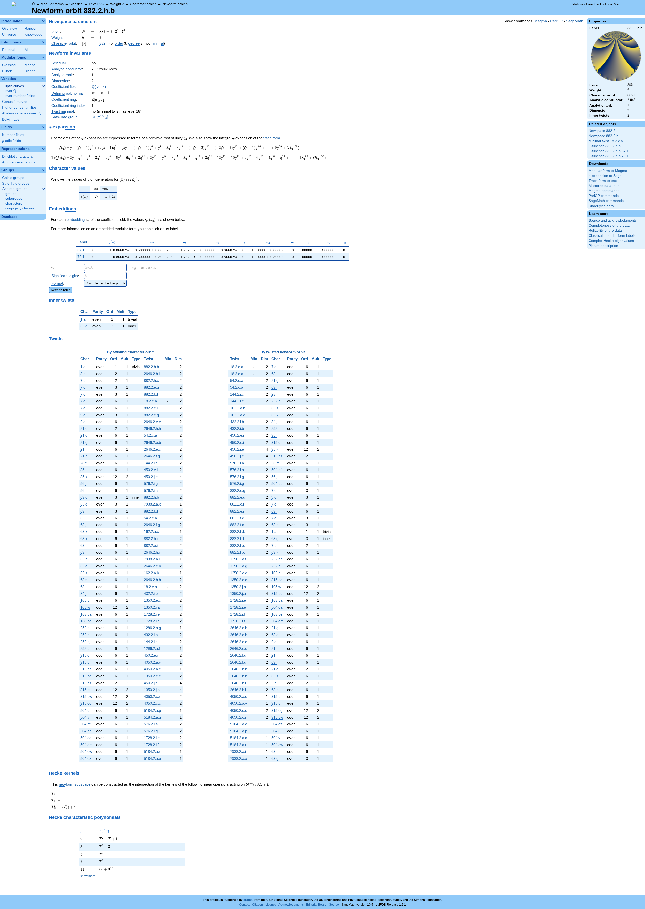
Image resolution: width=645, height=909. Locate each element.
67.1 (80, 250)
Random (31, 28)
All (26, 50)
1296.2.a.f (152, 648)
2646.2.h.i (152, 374)
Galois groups (13, 178)
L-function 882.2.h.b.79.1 (609, 156)
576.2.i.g (151, 483)
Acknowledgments (291, 904)
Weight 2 (117, 4)
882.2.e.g (151, 387)
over (10, 90)
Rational (8, 50)
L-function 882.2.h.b (605, 146)
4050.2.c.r (152, 696)
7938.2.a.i (152, 559)
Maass (30, 65)
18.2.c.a (150, 401)
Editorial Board (316, 904)
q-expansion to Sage (605, 176)
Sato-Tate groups (15, 183)
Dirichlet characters (17, 156)
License (270, 904)
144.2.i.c (151, 463)
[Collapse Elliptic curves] (44, 86)
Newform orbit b (175, 4)
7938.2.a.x (152, 504)
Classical (76, 4)
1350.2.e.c (152, 600)
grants (248, 900)
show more (87, 876)
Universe (9, 34)
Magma (540, 21)
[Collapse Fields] (43, 127)
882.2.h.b (151, 367)
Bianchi (30, 71)
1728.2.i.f (151, 621)
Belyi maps (10, 119)
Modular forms (52, 4)
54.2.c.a (150, 435)
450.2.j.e (151, 477)
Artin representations (18, 162)
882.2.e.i (151, 408)
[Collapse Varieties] (43, 79)
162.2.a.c (151, 531)
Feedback (594, 4)
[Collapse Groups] (43, 170)
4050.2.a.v (152, 662)
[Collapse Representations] (43, 149)
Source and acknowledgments (613, 220)
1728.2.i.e (152, 614)
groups (10, 194)
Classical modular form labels (612, 236)
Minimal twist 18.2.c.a (606, 141)
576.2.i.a (151, 490)
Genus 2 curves (14, 102)
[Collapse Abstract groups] (44, 189)
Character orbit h (143, 4)
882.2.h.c (151, 380)
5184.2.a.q (152, 717)
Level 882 (97, 4)
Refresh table (60, 290)
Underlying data (601, 206)
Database (9, 217)
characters (13, 203)
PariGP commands (604, 196)
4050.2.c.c (152, 703)
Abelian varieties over (21, 113)
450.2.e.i (151, 470)
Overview (9, 28)
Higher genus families (19, 107)
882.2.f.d (151, 394)
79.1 (80, 257)
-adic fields (11, 141)
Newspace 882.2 (602, 131)
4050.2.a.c (152, 669)
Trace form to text (603, 181)
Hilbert (7, 71)
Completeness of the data (609, 225)
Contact (244, 904)
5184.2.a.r (152, 751)
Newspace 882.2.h (603, 136)
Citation (577, 4)
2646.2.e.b (152, 442)
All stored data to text (605, 186)
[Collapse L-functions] (43, 42)
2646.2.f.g (152, 456)
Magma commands (604, 191)
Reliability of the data (605, 230)
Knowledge (33, 34)
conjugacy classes (19, 208)
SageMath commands (606, 201)
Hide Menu (614, 4)
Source (334, 904)
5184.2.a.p (152, 710)
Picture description (603, 246)
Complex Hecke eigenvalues (611, 241)
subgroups (13, 198)
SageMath (574, 21)
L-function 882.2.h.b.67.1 (609, 151)
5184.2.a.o (152, 758)
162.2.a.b (151, 573)
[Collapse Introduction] (43, 21)
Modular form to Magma (608, 171)
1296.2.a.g (152, 628)
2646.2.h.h (152, 428)
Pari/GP (556, 21)
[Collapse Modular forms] (43, 57)
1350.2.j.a (152, 607)
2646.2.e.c (152, 422)
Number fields (13, 135)
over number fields (20, 96)
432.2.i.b (151, 593)
